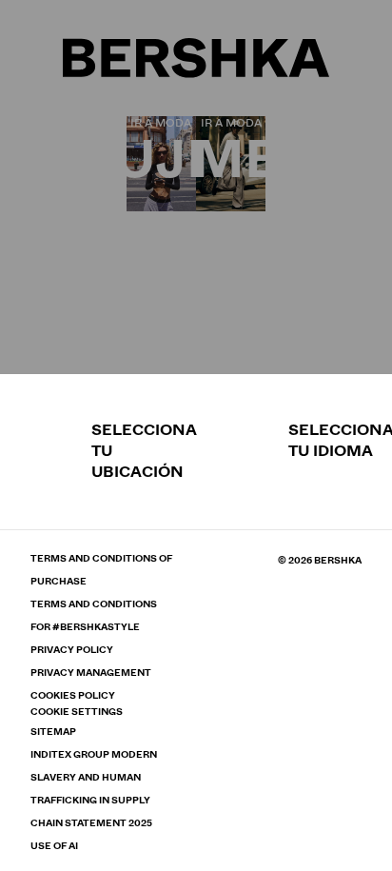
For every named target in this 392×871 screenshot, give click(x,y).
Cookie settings (76, 712)
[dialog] (196, 435)
